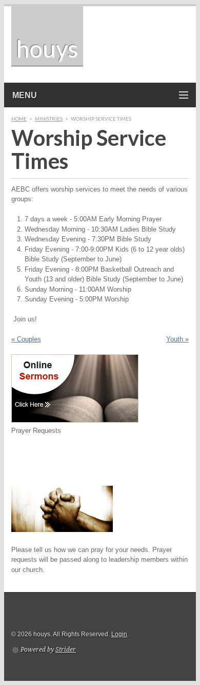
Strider (65, 649)
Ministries (49, 119)
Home (19, 119)
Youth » (177, 339)
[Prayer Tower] (62, 530)
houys (47, 48)
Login (119, 634)
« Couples (26, 339)
